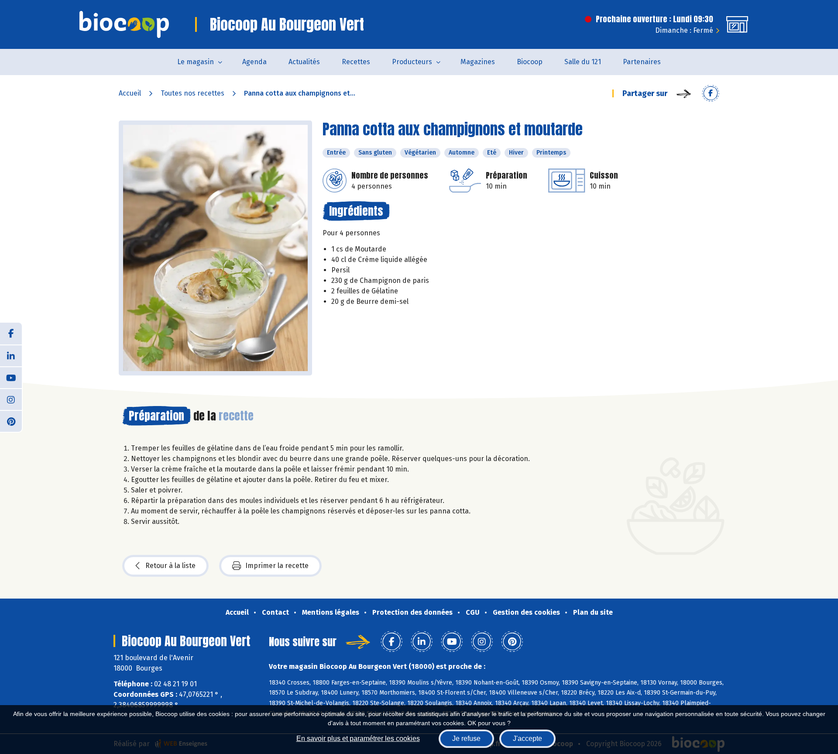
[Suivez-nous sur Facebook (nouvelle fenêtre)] (11, 333)
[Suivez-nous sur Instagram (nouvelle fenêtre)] (11, 399)
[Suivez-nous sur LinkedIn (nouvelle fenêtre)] (11, 355)
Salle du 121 (582, 62)
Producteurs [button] (412, 62)
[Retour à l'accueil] (124, 24)
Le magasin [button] (195, 62)
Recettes (356, 62)
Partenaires (642, 62)
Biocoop (530, 62)
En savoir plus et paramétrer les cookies (358, 738)
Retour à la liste (170, 565)
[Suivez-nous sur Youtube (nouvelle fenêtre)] (11, 377)
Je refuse (466, 738)
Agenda (254, 62)
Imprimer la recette (277, 565)
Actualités (304, 62)
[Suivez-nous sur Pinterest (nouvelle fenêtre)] (11, 421)
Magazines (477, 62)
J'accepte (527, 738)
